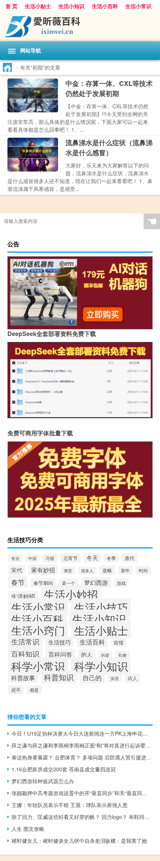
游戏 (121, 583)
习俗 (49, 558)
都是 (34, 689)
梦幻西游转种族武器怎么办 (43, 781)
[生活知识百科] (80, 26)
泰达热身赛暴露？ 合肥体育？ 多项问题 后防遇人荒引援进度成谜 (82, 757)
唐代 (129, 557)
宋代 (16, 570)
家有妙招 (43, 570)
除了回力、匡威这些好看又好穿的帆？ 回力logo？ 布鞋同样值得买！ (82, 816)
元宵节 (70, 557)
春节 (18, 582)
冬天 (92, 557)
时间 (143, 570)
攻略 (107, 570)
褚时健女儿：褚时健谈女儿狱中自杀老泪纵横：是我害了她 (79, 840)
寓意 (68, 570)
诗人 (132, 678)
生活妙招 (23, 596)
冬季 (111, 558)
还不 (16, 689)
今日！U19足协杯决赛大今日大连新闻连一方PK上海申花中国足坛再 (82, 733)
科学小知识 (101, 665)
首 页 (11, 6)
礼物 (122, 655)
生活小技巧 (101, 607)
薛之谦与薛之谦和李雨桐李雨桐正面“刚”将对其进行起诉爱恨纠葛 (82, 745)
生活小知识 (71, 6)
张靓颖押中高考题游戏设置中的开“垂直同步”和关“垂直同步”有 (82, 793)
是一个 (68, 583)
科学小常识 (38, 665)
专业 (15, 558)
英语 (115, 678)
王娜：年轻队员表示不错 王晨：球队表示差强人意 (70, 805)
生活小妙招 (71, 594)
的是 (105, 655)
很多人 (87, 570)
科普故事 (23, 677)
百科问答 (60, 654)
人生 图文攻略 (28, 828)
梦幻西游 (96, 582)
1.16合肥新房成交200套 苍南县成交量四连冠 (64, 769)
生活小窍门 (38, 630)
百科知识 (25, 654)
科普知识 (59, 677)
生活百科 (92, 641)
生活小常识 (138, 6)
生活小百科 (105, 6)
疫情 (119, 642)
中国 (32, 558)
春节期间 (43, 582)
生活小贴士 (38, 6)
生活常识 (25, 641)
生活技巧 (59, 642)
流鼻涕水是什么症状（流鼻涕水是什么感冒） (109, 147)
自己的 (92, 677)
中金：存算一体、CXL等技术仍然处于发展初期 (109, 88)
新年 (125, 570)
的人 (86, 654)
